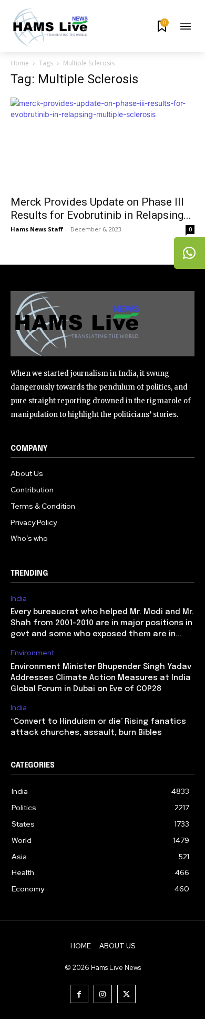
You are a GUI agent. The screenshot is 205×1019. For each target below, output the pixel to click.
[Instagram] (103, 994)
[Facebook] (79, 994)
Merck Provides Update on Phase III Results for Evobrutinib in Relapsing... (101, 208)
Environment (32, 652)
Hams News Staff (37, 229)
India (19, 598)
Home (20, 63)
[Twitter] (126, 994)
